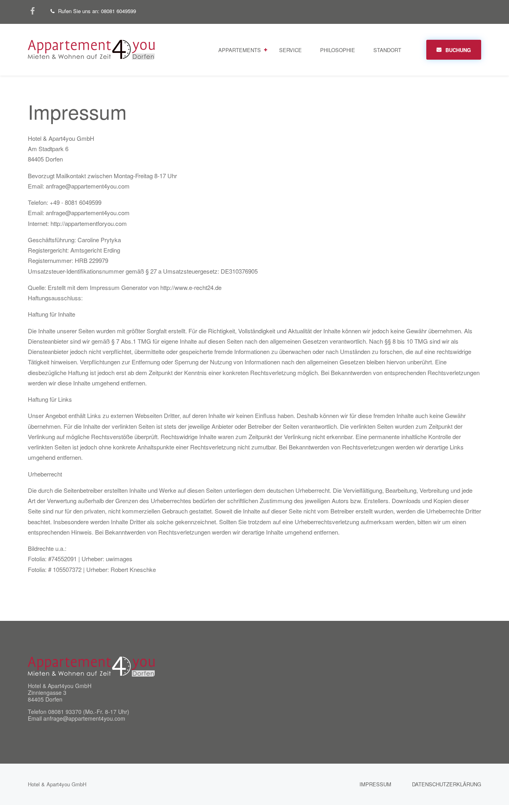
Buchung (458, 50)
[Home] (91, 665)
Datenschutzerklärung (446, 784)
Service (290, 50)
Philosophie (337, 50)
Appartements (239, 50)
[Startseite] (91, 49)
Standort (387, 50)
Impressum (375, 784)
